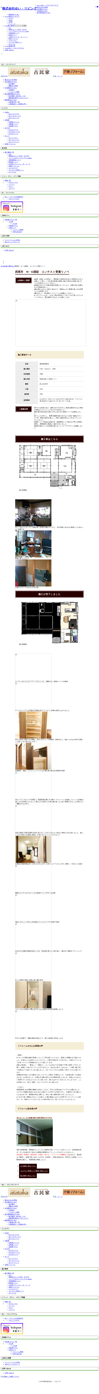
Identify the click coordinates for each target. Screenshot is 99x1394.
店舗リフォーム (13, 38)
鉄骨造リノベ (13, 35)
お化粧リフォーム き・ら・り (18, 37)
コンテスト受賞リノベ (15, 42)
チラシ (11, 186)
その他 (11, 221)
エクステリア (13, 40)
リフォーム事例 (17, 230)
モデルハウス (13, 182)
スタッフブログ (14, 199)
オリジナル (12, 44)
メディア (12, 188)
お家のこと (12, 228)
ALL (10, 28)
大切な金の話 (17, 232)
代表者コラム (13, 226)
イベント (12, 184)
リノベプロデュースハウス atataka (19, 31)
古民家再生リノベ (14, 33)
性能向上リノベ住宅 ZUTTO (18, 29)
